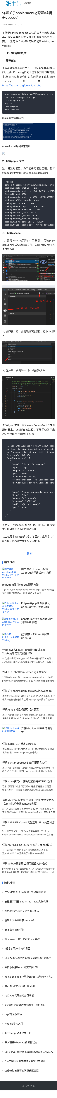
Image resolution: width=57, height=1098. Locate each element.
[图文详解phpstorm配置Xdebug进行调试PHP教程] (11, 573)
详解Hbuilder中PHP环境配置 (36, 730)
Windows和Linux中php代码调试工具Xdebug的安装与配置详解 (23, 651)
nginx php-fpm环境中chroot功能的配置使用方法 (30, 976)
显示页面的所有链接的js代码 (20, 986)
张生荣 (32, 1086)
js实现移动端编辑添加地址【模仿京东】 (26, 1004)
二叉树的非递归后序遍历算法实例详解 (25, 892)
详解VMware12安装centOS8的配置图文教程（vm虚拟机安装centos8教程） (28, 802)
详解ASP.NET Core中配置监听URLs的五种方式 (28, 824)
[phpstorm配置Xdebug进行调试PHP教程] (11, 622)
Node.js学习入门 (14, 1023)
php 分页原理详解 (14, 929)
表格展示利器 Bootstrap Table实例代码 (26, 901)
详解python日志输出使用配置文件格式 (24, 863)
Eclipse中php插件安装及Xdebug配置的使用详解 (35, 605)
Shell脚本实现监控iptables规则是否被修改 (28, 957)
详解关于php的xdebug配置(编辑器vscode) (27, 690)
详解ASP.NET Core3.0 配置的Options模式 (27, 844)
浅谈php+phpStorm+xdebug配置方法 (24, 672)
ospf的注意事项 (13, 1014)
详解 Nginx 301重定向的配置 (19, 743)
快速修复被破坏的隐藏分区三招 (22, 1070)
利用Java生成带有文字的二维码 (22, 910)
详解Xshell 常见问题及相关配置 (20, 709)
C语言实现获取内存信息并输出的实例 (25, 1061)
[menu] (52, 4)
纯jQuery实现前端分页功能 (19, 995)
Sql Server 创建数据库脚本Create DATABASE (30, 1051)
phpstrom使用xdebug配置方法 (20, 584)
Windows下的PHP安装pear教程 (22, 939)
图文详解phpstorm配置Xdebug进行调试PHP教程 (36, 571)
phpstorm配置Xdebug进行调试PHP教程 (37, 620)
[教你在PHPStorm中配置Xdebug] (11, 638)
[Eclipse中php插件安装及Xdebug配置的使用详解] (11, 607)
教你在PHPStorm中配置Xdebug (35, 636)
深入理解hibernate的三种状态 (21, 1042)
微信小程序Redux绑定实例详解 (21, 967)
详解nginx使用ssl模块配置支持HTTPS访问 (27, 781)
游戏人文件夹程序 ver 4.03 (19, 920)
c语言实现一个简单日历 (17, 948)
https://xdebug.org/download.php (21, 85)
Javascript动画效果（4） (19, 1033)
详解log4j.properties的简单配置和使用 (24, 762)
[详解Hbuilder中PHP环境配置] (11, 732)
